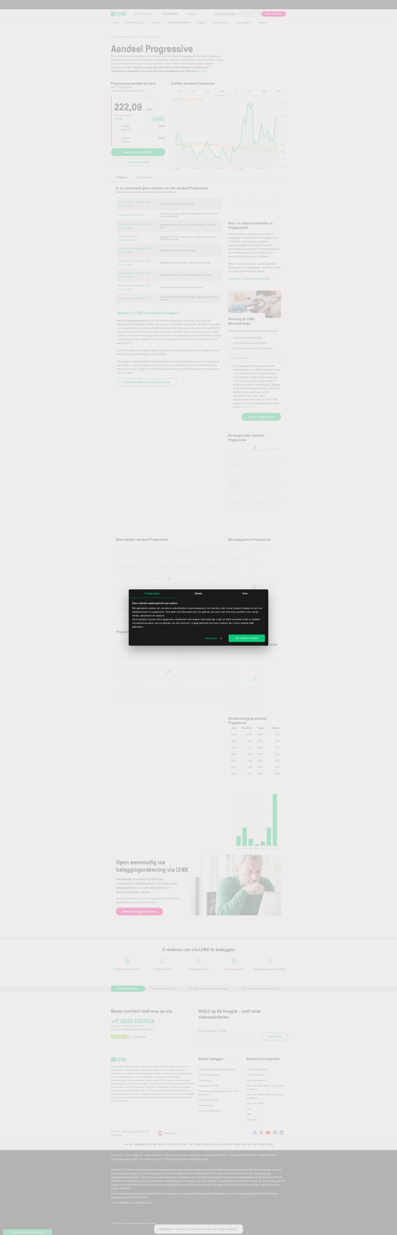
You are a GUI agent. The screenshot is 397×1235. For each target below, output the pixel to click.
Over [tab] (245, 593)
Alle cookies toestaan (247, 638)
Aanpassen (211, 638)
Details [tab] (198, 593)
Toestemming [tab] (152, 593)
